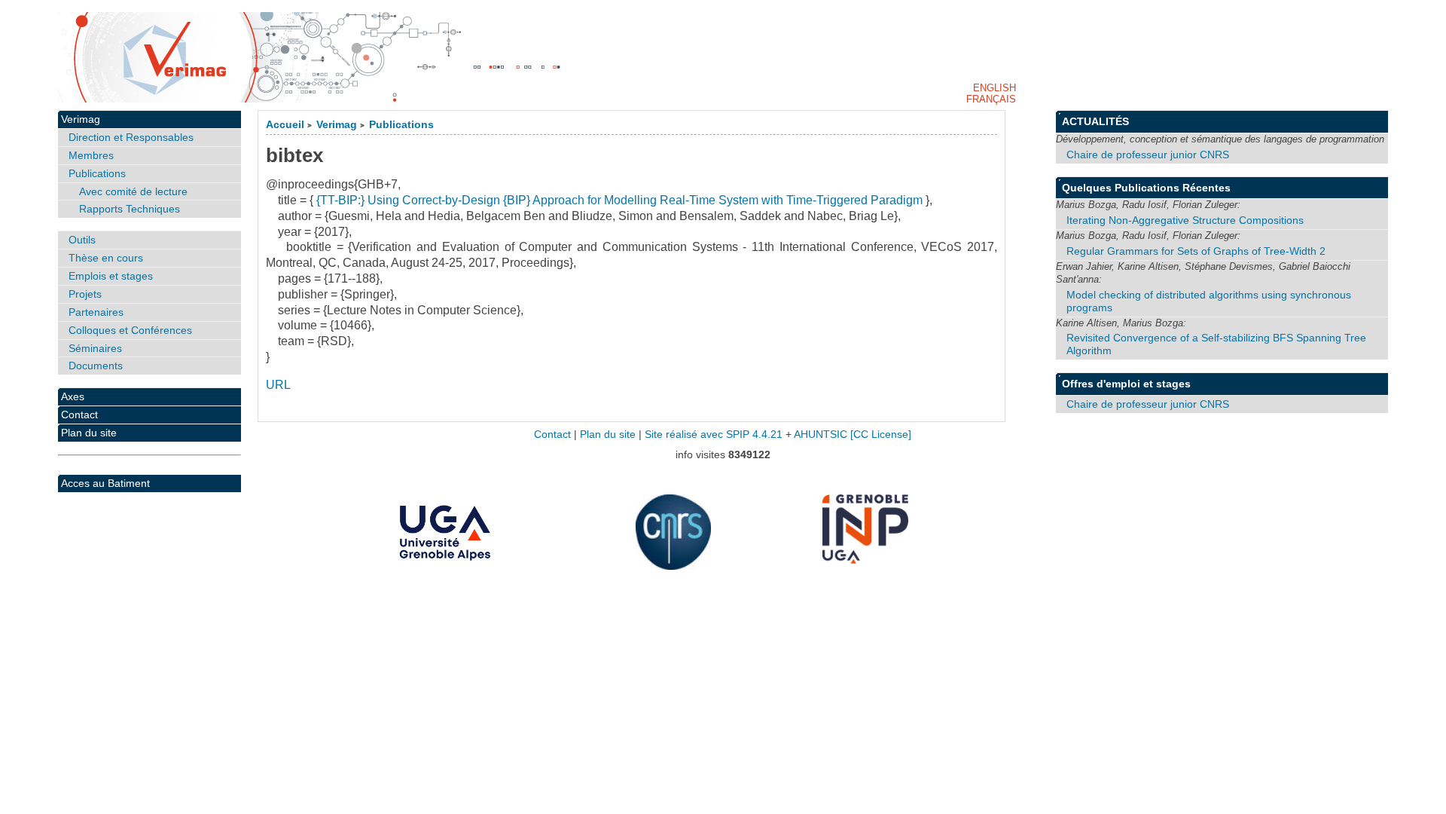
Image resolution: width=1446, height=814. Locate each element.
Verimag (336, 124)
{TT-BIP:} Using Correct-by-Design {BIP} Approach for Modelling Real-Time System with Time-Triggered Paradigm (619, 200)
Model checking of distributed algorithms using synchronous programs (1208, 301)
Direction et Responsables (131, 137)
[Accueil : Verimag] (723, 57)
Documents (96, 366)
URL (278, 384)
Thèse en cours (106, 258)
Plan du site (89, 433)
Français (991, 99)
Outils (82, 240)
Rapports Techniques (129, 209)
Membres (91, 155)
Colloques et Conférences (130, 330)
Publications (401, 124)
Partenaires (96, 312)
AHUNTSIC (820, 434)
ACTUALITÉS (1095, 121)
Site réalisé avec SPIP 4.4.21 (713, 434)
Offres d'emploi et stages (1126, 384)
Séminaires (95, 348)
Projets (85, 294)
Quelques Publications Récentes (1146, 188)
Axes (72, 396)
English (994, 87)
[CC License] (880, 434)
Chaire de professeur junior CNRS (1147, 154)
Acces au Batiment (105, 483)
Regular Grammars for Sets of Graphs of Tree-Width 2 (1196, 251)
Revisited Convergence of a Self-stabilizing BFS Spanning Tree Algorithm (1216, 344)
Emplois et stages (111, 276)
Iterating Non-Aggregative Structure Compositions (1185, 220)
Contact (79, 415)
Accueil (285, 124)
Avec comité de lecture (133, 191)
